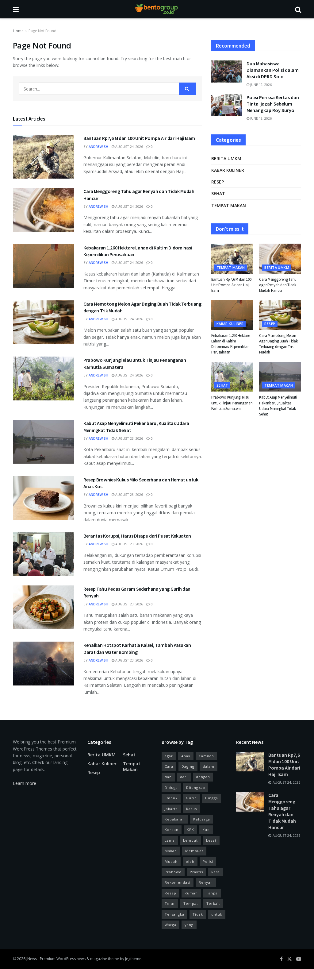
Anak (185, 756)
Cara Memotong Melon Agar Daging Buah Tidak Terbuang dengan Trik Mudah (278, 344)
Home (18, 30)
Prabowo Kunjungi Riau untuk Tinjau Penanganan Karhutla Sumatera (232, 403)
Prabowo (173, 872)
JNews (31, 958)
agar (169, 756)
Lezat (211, 840)
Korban (171, 829)
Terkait (213, 903)
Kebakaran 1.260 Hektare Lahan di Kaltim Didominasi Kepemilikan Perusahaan (230, 344)
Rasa (215, 872)
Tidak (198, 914)
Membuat (194, 850)
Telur (170, 903)
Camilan (206, 756)
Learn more (24, 783)
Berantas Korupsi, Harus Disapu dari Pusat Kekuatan (137, 536)
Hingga (211, 798)
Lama (170, 840)
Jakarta (171, 808)
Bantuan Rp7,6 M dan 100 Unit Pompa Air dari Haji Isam (139, 138)
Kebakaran (175, 819)
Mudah (171, 861)
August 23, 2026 (128, 438)
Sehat (218, 193)
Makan (171, 850)
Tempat (190, 903)
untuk (216, 914)
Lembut (190, 840)
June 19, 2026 (260, 118)
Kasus (191, 808)
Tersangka (174, 914)
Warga (170, 924)
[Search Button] (187, 89)
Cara (169, 766)
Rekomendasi (177, 882)
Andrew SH (98, 146)
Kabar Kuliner (227, 170)
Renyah (206, 882)
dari (184, 776)
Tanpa (212, 893)
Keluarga (201, 819)
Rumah (191, 893)
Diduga (171, 787)
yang (189, 924)
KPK (190, 829)
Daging (188, 766)
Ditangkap (195, 787)
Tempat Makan (228, 205)
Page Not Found (42, 30)
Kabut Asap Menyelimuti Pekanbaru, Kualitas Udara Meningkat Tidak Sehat (278, 406)
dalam (208, 766)
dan (168, 776)
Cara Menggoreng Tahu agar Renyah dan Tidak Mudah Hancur (278, 285)
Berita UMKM (226, 158)
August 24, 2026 (128, 146)
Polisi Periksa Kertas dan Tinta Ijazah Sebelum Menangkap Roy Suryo (273, 103)
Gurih (191, 798)
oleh (190, 861)
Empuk (171, 798)
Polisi (208, 861)
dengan (203, 776)
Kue (206, 829)
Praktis (196, 872)
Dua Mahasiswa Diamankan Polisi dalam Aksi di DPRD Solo (273, 69)
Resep (217, 182)
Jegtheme (133, 958)
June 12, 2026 (260, 84)
